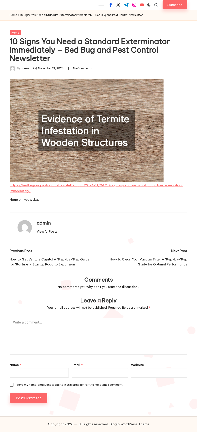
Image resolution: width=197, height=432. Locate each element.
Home (13, 15)
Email (77, 365)
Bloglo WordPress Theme (129, 424)
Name (15, 365)
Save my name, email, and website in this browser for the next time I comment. (70, 384)
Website (137, 365)
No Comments (82, 68)
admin (44, 223)
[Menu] (100, 4)
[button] (175, 4)
